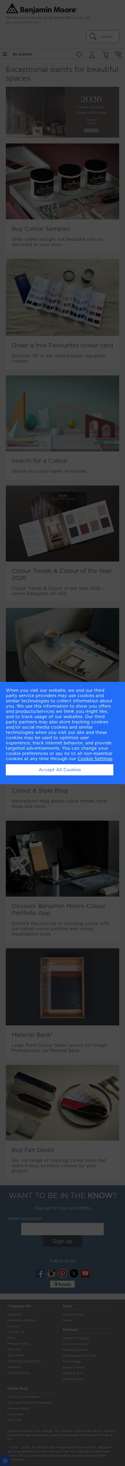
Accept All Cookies (60, 769)
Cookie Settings (95, 758)
